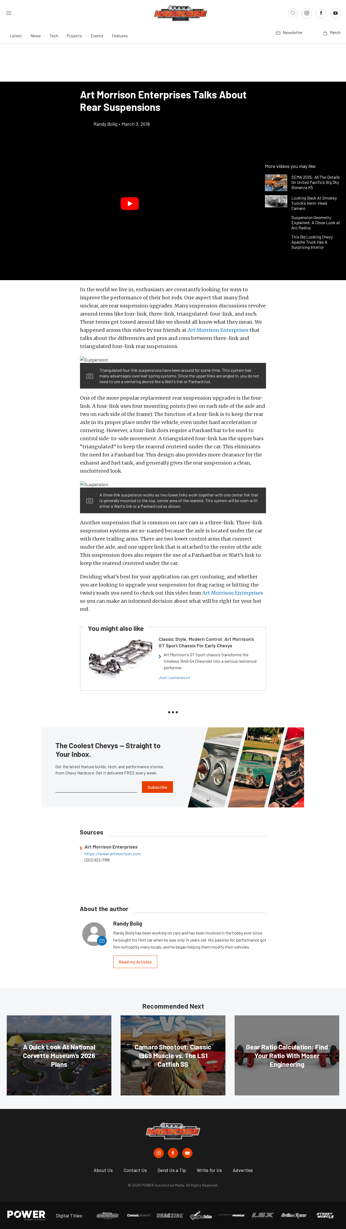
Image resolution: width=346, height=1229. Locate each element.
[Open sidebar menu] (8, 12)
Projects (74, 35)
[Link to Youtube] (335, 13)
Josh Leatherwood (174, 677)
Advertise (243, 1170)
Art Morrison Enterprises (218, 330)
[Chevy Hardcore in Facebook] (173, 1153)
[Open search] (293, 13)
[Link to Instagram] (307, 13)
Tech (53, 35)
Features (120, 35)
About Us (103, 1170)
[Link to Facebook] (321, 13)
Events (97, 35)
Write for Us (209, 1170)
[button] (129, 204)
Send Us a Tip (172, 1170)
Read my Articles (135, 961)
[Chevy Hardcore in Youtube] (187, 1153)
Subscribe (157, 787)
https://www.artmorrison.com (113, 853)
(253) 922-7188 (97, 859)
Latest (16, 35)
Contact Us (135, 1170)
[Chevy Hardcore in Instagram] (159, 1153)
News (36, 35)
